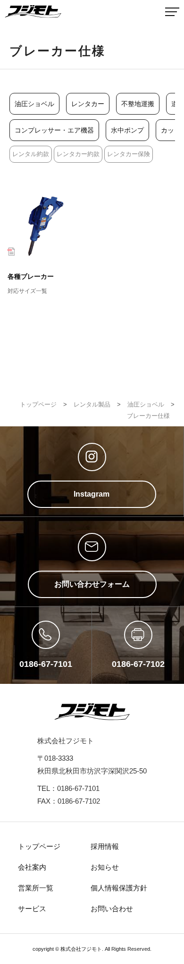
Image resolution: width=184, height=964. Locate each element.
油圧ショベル (34, 104)
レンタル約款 (30, 154)
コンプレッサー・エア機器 (54, 130)
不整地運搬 (137, 104)
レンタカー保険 (128, 154)
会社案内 (32, 867)
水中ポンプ (127, 130)
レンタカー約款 (78, 154)
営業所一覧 (35, 888)
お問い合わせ (112, 909)
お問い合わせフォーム (92, 584)
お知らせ (105, 867)
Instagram (91, 494)
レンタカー (87, 104)
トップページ (39, 846)
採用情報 (105, 846)
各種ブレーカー (31, 283)
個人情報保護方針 (119, 888)
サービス (32, 909)
